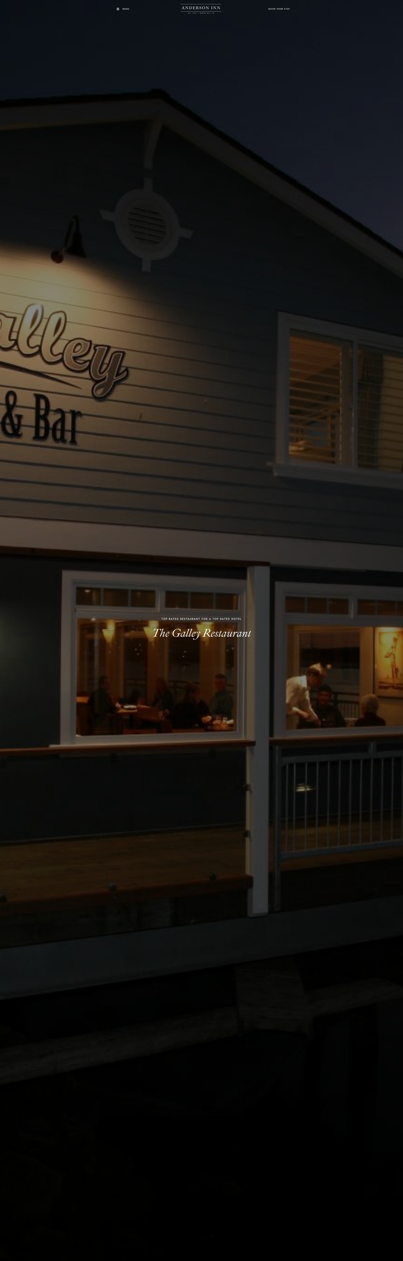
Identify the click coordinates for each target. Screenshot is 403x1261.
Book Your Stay (279, 8)
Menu (125, 8)
